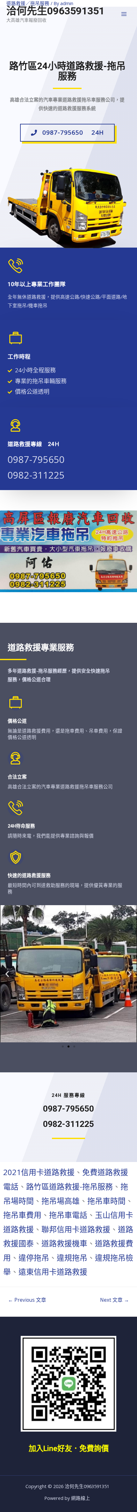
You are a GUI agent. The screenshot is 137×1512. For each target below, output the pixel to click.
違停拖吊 (33, 1257)
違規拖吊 (72, 1257)
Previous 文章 (27, 1299)
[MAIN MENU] (124, 14)
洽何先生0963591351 (55, 11)
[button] (67, 133)
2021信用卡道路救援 (39, 1172)
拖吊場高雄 (60, 1200)
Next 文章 (114, 1299)
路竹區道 (41, 1186)
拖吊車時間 (106, 1200)
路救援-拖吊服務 (85, 1186)
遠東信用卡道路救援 (52, 1271)
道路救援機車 (64, 1243)
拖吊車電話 (68, 1215)
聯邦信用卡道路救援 (75, 1229)
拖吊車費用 (22, 1215)
